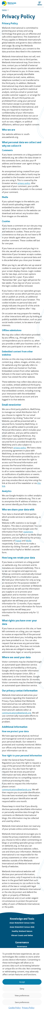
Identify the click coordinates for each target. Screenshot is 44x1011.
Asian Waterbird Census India (22, 923)
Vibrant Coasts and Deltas (22, 935)
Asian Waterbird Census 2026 (22, 927)
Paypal (18, 540)
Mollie (28, 540)
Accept (22, 982)
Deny (22, 988)
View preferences (22, 995)
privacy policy (24, 183)
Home (4, 10)
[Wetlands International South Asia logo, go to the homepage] (9, 3)
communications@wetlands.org (16, 712)
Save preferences (22, 1002)
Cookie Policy (15, 1007)
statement (28, 531)
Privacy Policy (28, 1007)
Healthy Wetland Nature (22, 931)
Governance (22, 946)
